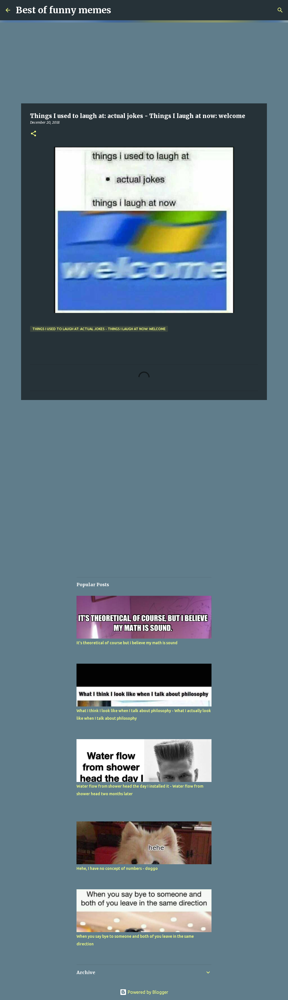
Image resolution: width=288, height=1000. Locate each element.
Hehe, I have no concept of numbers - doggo (117, 868)
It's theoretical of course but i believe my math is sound (126, 643)
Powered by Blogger (147, 992)
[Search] (280, 10)
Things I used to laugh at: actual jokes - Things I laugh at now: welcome (99, 329)
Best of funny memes (63, 10)
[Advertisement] (144, 62)
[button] (33, 134)
